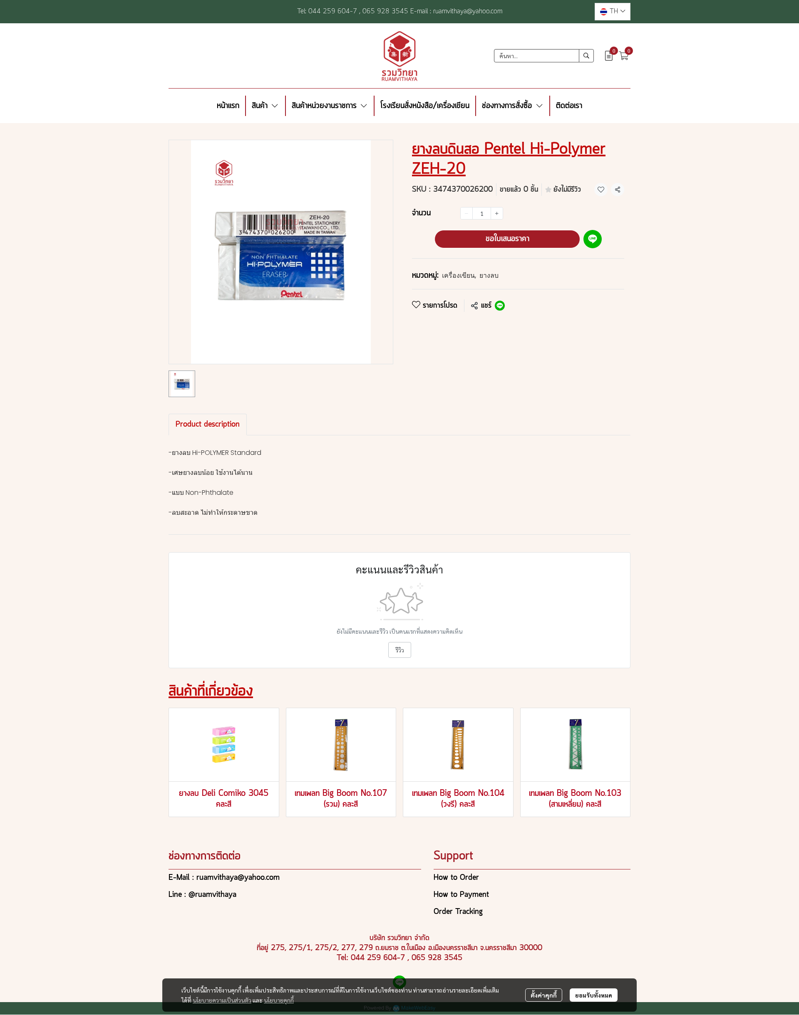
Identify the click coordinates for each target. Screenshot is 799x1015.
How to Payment (461, 894)
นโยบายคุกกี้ (279, 1000)
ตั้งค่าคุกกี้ (544, 995)
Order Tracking (458, 911)
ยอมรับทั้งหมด (593, 995)
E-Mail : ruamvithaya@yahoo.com (224, 877)
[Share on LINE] (500, 306)
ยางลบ (489, 275)
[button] (612, 11)
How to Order (456, 877)
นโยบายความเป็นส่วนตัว (222, 1000)
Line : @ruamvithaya (202, 894)
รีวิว (399, 650)
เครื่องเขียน (459, 275)
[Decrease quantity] (466, 213)
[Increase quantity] (497, 213)
